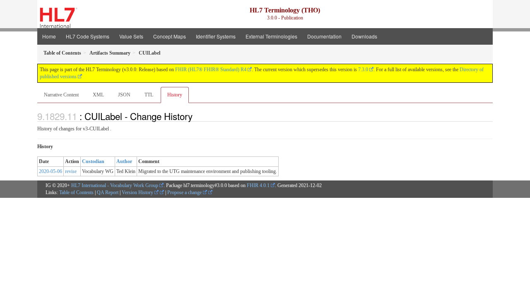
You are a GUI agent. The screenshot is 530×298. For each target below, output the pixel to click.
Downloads (364, 36)
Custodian (93, 161)
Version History (138, 192)
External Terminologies (271, 36)
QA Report (107, 192)
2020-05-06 (50, 171)
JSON (124, 95)
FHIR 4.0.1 (258, 185)
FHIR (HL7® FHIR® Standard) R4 (210, 69)
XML (98, 95)
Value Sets (131, 36)
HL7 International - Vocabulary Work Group (114, 185)
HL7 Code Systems (87, 36)
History (174, 95)
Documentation (324, 36)
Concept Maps (169, 36)
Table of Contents (76, 192)
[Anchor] (197, 115)
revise (71, 171)
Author (124, 161)
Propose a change (185, 192)
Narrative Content (61, 95)
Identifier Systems (216, 36)
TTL (149, 95)
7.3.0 (363, 69)
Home (49, 36)
